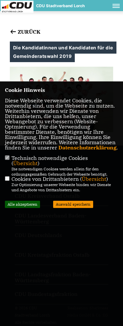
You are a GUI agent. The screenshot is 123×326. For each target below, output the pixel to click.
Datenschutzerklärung (87, 147)
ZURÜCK (28, 31)
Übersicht (25, 163)
